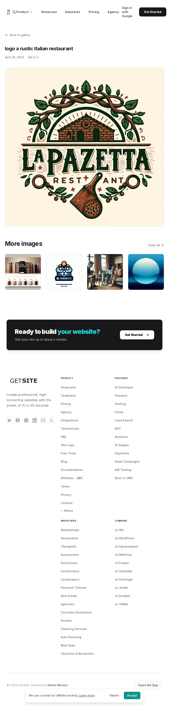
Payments (122, 453)
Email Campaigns (127, 461)
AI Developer (124, 387)
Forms (119, 412)
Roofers (66, 620)
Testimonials (70, 428)
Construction (70, 571)
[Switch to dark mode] (14, 12)
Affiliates (71, 478)
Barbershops (70, 530)
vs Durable (122, 596)
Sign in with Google (127, 12)
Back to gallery (20, 35)
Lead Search (124, 420)
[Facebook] (17, 420)
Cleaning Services (74, 629)
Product (22, 12)
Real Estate (69, 596)
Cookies (67, 503)
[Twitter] (9, 420)
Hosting (120, 404)
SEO (118, 428)
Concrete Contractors (76, 612)
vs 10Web (121, 604)
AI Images (122, 445)
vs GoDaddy (123, 571)
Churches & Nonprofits (77, 653)
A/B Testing (123, 469)
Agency (113, 12)
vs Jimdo (121, 587)
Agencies (67, 604)
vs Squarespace (126, 546)
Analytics (121, 437)
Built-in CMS (124, 478)
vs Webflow (123, 554)
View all (154, 245)
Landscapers (70, 579)
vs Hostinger (124, 579)
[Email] (43, 420)
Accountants (70, 554)
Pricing (94, 12)
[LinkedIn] (34, 420)
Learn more (87, 695)
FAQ (63, 437)
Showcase (49, 12)
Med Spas (68, 645)
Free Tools (68, 453)
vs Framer (122, 563)
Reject (114, 695)
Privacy (66, 494)
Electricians (69, 563)
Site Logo (67, 445)
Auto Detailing (71, 637)
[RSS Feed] (51, 420)
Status (68, 510)
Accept (132, 695)
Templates (68, 395)
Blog (64, 461)
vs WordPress (124, 538)
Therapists (68, 546)
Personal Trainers (73, 587)
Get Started (152, 12)
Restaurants (69, 538)
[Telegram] (26, 420)
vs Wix (119, 530)
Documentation (72, 469)
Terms (65, 486)
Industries (72, 12)
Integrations (69, 420)
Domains (121, 395)
